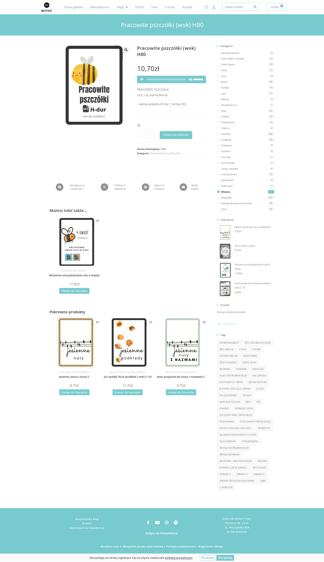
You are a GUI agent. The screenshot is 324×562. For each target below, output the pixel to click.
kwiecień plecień (230, 401)
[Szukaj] (255, 7)
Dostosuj (208, 558)
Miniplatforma (99, 7)
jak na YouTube (258, 382)
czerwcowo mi (229, 355)
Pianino (225, 128)
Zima (223, 209)
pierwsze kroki (244, 408)
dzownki (225, 369)
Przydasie (226, 145)
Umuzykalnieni (69, 270)
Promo (139, 7)
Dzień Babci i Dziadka (232, 58)
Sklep (120, 7)
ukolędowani (250, 441)
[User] (214, 7)
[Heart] (206, 7)
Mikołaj (225, 99)
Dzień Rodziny (228, 362)
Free (155, 7)
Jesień (61, 372)
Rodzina (225, 151)
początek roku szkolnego (236, 415)
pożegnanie (227, 421)
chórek (256, 349)
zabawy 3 (225, 474)
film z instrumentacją (233, 375)
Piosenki (154, 153)
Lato (223, 93)
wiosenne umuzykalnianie (236, 461)
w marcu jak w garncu (233, 467)
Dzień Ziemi (249, 362)
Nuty (68, 372)
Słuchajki (226, 157)
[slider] (199, 79)
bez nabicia (226, 349)
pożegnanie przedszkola (255, 421)
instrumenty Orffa (231, 382)
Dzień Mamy (228, 64)
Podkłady (130, 372)
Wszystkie (175, 153)
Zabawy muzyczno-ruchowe (236, 203)
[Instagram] (166, 522)
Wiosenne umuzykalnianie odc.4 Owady (74, 275)
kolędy (247, 395)
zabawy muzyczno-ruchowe (237, 480)
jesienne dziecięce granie (235, 388)
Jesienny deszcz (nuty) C (74, 376)
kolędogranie (228, 395)
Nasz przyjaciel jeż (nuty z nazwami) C (181, 376)
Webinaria (226, 186)
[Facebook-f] (148, 522)
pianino (224, 408)
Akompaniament (230, 53)
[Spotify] (176, 522)
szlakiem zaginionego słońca (238, 434)
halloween (259, 375)
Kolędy (225, 87)
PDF (258, 401)
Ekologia (258, 369)
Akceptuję (225, 558)
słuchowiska (228, 441)
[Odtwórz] (142, 79)
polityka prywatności (178, 557)
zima (263, 480)
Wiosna (164, 153)
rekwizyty (264, 428)
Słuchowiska (228, 163)
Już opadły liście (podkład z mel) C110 (128, 376)
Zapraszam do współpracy (87, 528)
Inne (223, 76)
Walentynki (227, 180)
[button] (126, 50)
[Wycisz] (190, 79)
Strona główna (73, 7)
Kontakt (187, 7)
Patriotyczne (228, 122)
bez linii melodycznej (258, 342)
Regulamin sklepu (211, 546)
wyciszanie (259, 467)
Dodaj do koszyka (176, 135)
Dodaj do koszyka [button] (74, 291)
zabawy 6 (258, 474)
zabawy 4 (242, 474)
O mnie (170, 7)
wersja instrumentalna (234, 447)
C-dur (242, 349)
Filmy (224, 70)
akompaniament (229, 342)
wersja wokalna (230, 454)
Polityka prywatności (181, 546)
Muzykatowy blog (87, 519)
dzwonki (241, 369)
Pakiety (225, 116)
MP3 (248, 401)
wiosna (262, 461)
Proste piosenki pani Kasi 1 (236, 428)
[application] (171, 79)
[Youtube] (157, 522)
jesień (260, 388)
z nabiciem (226, 487)
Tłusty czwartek (229, 168)
